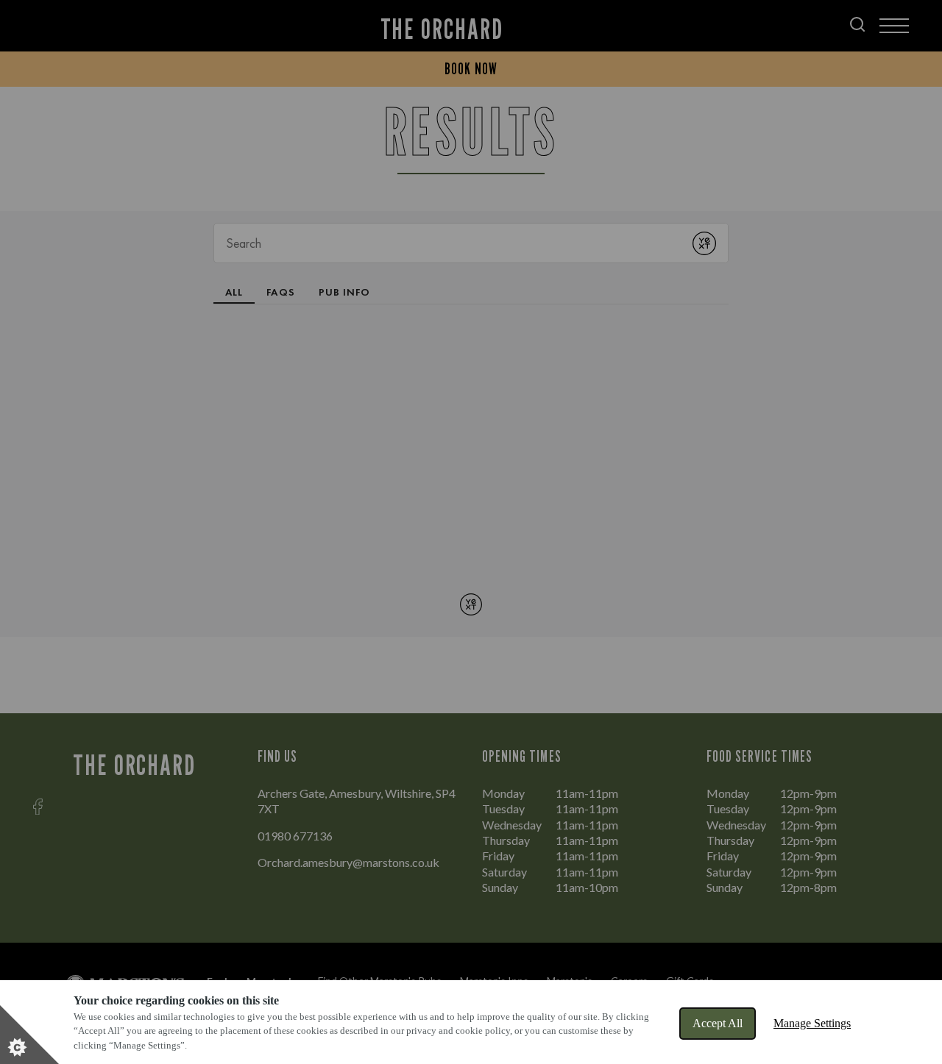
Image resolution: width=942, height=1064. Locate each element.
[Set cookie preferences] (29, 1034)
